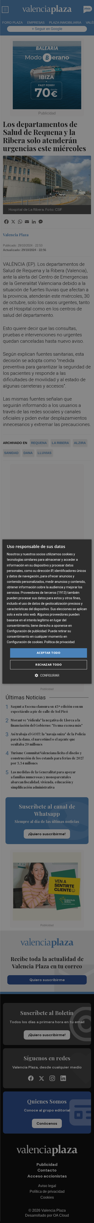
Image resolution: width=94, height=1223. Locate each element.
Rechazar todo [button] (48, 664)
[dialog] (46, 611)
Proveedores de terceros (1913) (44, 592)
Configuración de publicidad (27, 631)
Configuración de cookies (25, 642)
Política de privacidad (59, 642)
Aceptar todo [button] (48, 653)
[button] (47, 675)
